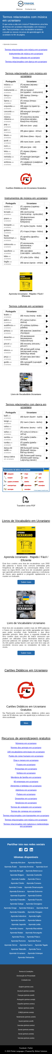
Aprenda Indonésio (18, 916)
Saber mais (26, 582)
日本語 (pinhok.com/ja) (26, 1012)
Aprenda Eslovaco (17, 891)
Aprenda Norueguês (33, 933)
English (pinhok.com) (26, 987)
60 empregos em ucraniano (26, 782)
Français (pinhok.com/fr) (26, 995)
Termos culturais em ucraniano (26, 58)
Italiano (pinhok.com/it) (26, 1008)
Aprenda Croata (15, 887)
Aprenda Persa (18, 937)
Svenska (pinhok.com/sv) (26, 1025)
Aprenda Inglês (35, 916)
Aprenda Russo (34, 941)
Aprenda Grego (10, 908)
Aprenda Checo (34, 879)
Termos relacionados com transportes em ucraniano (26, 816)
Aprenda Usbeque (35, 953)
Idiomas (19, 9)
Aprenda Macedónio (34, 928)
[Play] (47, 86)
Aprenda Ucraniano (10, 44)
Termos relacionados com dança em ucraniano (26, 62)
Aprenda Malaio (16, 933)
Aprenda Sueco (26, 945)
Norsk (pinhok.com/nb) (26, 1034)
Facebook (23, 1048)
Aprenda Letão (35, 924)
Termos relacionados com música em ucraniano (26, 50)
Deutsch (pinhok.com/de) (26, 991)
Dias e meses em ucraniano (26, 760)
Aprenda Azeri (42, 867)
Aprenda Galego (16, 904)
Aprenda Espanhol (17, 895)
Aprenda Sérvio (10, 945)
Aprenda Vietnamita (26, 957)
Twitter (30, 1048)
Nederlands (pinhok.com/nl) (26, 1017)
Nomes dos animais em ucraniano (26, 748)
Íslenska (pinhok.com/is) (26, 1038)
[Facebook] (20, 850)
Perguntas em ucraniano (26, 769)
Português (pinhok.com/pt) (26, 999)
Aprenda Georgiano (34, 904)
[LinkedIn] (31, 850)
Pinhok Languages (17, 1051)
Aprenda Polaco (33, 937)
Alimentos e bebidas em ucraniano (26, 786)
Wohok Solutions (41, 1051)
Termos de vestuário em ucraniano (26, 807)
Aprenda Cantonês (34, 875)
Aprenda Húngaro (35, 912)
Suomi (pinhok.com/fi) (26, 1021)
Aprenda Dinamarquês (33, 887)
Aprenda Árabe (10, 867)
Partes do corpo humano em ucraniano (26, 756)
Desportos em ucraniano (26, 799)
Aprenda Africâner (18, 862)
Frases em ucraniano (26, 765)
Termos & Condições (26, 971)
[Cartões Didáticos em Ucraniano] (26, 703)
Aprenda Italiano (34, 920)
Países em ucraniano (26, 794)
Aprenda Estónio (35, 895)
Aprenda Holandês (17, 912)
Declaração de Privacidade (26, 976)
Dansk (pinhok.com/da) (26, 1030)
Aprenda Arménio (26, 867)
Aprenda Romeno (18, 941)
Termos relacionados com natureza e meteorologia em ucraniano (26, 825)
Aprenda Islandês (18, 920)
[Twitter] (26, 850)
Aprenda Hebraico (26, 908)
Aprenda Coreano (34, 883)
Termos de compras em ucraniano (26, 811)
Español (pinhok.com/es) (26, 1004)
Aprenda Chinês (17, 883)
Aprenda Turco (35, 949)
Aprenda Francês (35, 900)
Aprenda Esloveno (34, 891)
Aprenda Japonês (18, 924)
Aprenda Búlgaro (17, 875)
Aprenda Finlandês (17, 900)
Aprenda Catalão (18, 879)
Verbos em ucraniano (26, 773)
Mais (26, 723)
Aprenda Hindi (42, 908)
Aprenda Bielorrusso (34, 871)
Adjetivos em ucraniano (26, 790)
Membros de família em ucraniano (26, 777)
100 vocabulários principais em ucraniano (26, 752)
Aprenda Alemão (35, 862)
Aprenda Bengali (16, 871)
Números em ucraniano (26, 743)
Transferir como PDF (26, 506)
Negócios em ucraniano (26, 803)
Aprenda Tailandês (18, 949)
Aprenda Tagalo (41, 945)
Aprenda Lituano (16, 928)
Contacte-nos (30, 9)
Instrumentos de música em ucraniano (26, 54)
